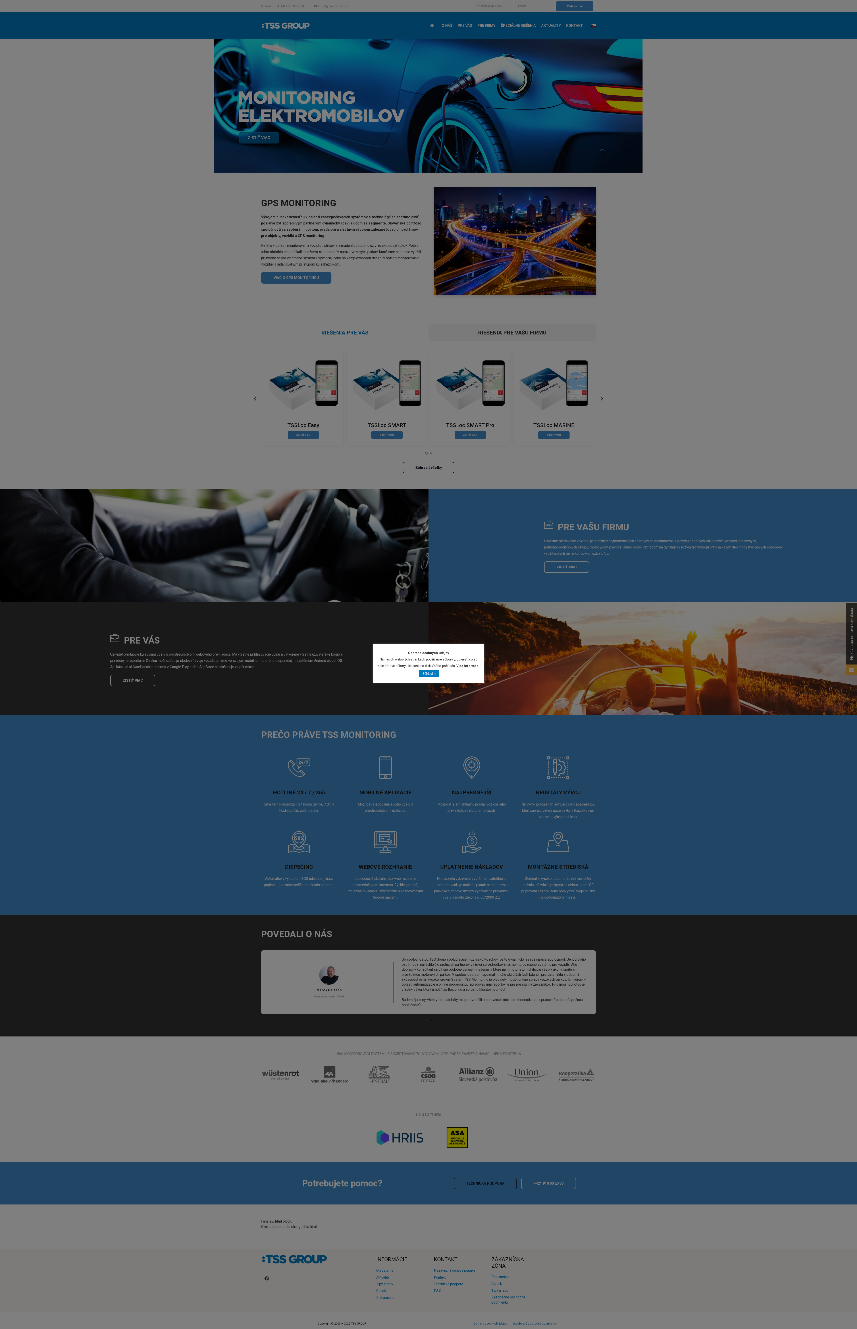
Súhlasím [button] (429, 673)
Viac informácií (468, 666)
